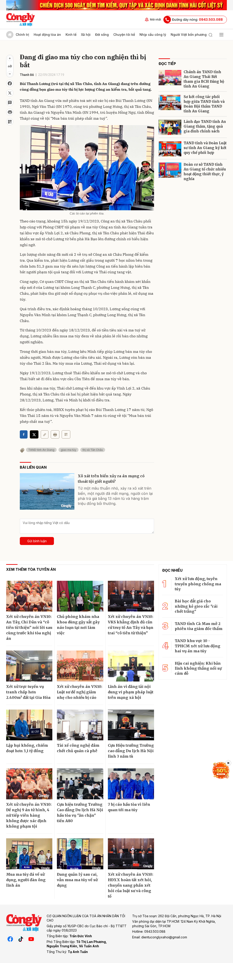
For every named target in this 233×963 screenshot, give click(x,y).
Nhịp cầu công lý (152, 34)
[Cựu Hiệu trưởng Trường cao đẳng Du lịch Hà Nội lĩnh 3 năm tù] (131, 725)
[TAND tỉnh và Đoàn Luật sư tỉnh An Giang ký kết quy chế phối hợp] (170, 148)
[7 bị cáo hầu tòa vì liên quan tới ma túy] (131, 783)
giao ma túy (68, 450)
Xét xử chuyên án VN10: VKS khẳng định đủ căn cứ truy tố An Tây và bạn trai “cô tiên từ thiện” (130, 624)
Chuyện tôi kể (124, 34)
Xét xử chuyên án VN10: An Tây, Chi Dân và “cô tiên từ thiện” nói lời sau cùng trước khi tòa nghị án (29, 627)
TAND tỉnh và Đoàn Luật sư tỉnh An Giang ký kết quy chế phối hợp (205, 148)
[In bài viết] (9, 112)
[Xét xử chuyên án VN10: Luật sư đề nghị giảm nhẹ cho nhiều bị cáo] (80, 666)
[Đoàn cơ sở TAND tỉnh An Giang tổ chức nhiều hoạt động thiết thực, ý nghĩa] (170, 170)
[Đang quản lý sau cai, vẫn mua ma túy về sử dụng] (80, 853)
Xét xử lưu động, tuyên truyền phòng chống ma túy (198, 583)
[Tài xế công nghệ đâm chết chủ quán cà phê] (80, 725)
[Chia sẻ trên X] (9, 93)
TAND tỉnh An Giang (41, 450)
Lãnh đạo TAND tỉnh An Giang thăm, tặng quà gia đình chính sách (205, 126)
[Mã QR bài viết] (9, 121)
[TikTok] (21, 939)
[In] (55, 434)
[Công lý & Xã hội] (20, 19)
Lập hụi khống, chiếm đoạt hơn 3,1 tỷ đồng (27, 748)
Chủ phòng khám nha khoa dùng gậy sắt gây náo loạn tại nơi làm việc (78, 624)
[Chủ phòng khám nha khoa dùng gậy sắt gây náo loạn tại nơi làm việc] (80, 596)
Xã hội (86, 34)
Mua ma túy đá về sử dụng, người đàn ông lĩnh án (26, 880)
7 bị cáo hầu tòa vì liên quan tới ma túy (129, 807)
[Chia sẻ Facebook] (9, 83)
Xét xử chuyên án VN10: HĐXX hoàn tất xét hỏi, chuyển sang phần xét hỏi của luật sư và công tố (130, 885)
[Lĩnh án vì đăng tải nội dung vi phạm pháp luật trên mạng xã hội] (131, 666)
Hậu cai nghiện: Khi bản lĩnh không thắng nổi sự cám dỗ (198, 668)
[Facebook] (10, 939)
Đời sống (102, 34)
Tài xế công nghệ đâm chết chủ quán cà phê (78, 748)
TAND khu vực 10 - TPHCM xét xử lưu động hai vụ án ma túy (197, 645)
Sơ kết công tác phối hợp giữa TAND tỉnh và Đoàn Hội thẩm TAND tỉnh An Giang (204, 104)
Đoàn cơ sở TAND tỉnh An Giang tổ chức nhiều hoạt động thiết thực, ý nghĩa (205, 171)
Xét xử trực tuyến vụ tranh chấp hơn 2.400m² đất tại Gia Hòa (28, 692)
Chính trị (22, 34)
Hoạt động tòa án (47, 34)
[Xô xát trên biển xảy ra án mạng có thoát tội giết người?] (47, 491)
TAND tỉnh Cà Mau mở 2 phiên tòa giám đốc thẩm (199, 626)
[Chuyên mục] (221, 34)
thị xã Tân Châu (93, 450)
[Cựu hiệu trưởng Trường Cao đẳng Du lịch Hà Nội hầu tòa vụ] (80, 783)
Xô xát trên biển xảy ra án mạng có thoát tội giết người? (111, 479)
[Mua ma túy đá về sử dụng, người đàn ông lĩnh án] (29, 853)
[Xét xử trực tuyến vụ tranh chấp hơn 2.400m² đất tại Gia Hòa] (29, 666)
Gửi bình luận (37, 541)
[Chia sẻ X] (34, 434)
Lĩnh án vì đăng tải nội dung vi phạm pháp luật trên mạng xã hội (130, 692)
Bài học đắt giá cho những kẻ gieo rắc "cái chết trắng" (196, 606)
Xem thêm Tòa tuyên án (31, 569)
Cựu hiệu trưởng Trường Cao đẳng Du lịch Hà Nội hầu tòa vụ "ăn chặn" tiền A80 (80, 812)
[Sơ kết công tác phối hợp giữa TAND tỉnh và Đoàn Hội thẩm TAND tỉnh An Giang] (170, 102)
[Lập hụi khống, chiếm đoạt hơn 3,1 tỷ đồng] (29, 725)
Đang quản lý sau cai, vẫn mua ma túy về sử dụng (77, 880)
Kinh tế (71, 34)
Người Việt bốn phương (189, 34)
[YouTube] (31, 939)
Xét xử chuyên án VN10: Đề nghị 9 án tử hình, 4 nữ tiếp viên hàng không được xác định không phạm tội (28, 815)
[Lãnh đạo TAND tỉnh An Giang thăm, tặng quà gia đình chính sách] (170, 127)
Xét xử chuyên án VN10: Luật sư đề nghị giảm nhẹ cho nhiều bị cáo (79, 692)
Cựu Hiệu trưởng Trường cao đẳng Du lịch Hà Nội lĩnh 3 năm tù (131, 751)
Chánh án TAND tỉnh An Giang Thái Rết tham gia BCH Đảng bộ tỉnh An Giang (204, 79)
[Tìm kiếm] (210, 34)
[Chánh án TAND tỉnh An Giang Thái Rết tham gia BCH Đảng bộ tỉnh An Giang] (170, 77)
